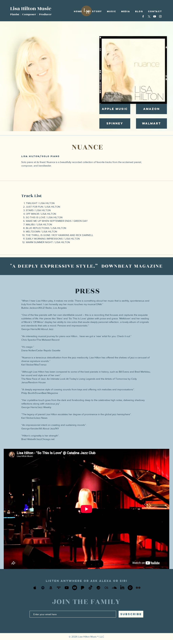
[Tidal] (58, 587)
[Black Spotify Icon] (42, 587)
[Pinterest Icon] (130, 587)
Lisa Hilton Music (30, 8)
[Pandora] (82, 587)
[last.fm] (106, 587)
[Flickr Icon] (138, 587)
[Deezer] (98, 587)
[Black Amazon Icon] (50, 587)
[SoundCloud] (114, 587)
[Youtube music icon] (74, 587)
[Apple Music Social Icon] (34, 587)
